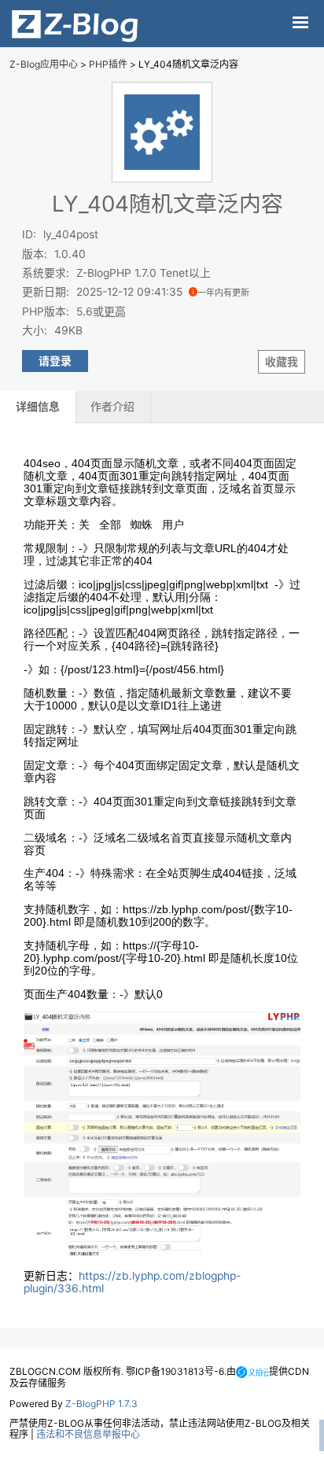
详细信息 (38, 406)
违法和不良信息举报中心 (88, 1434)
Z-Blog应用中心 (43, 64)
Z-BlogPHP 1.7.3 (101, 1403)
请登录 (55, 361)
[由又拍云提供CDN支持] (252, 1371)
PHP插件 (108, 64)
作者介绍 (112, 406)
